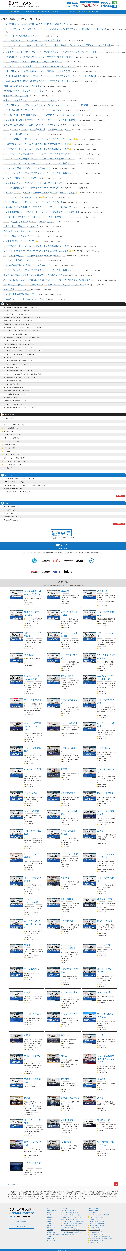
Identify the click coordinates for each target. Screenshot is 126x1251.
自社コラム (50, 1225)
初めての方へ (16, 11)
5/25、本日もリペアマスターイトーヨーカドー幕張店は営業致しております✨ (40, 192)
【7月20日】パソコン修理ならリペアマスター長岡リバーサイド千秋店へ (37, 71)
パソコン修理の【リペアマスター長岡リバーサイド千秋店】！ (32, 61)
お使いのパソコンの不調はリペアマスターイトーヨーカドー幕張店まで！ (38, 207)
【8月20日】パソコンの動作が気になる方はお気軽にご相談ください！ (36, 24)
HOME (48, 1208)
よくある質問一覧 (119, 523)
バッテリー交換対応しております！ (20, 134)
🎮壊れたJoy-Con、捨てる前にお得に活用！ (24, 90)
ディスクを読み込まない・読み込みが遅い (72, 1221)
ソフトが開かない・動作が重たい (70, 1225)
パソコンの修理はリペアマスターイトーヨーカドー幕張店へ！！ (34, 187)
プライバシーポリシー (20, 1184)
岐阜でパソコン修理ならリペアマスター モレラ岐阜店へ (30, 100)
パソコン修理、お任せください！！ (20, 236)
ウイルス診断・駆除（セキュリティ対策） (101, 1238)
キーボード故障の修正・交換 (97, 1221)
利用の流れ (72, 11)
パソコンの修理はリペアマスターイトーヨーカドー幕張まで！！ (34, 255)
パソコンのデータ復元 (96, 1227)
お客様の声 (50, 1217)
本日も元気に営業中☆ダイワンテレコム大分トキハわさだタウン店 (35, 275)
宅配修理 (49, 1219)
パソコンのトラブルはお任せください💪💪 (24, 197)
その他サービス (94, 1243)
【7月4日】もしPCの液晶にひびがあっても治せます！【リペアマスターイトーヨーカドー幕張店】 (50, 76)
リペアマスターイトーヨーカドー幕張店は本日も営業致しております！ (37, 129)
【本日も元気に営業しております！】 (21, 226)
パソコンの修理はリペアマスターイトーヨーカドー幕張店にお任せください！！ (41, 212)
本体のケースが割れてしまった (69, 1210)
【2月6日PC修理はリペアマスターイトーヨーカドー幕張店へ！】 (34, 110)
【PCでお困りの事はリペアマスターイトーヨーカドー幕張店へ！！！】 (37, 217)
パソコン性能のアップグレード (98, 1240)
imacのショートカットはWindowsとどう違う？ (25, 299)
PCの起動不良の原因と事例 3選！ (19, 294)
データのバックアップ (96, 1232)
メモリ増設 (92, 1212)
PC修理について (29, 11)
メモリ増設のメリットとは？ (17, 289)
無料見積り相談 (51, 1232)
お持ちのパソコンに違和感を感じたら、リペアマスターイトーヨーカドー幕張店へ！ (43, 115)
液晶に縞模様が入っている (68, 1234)
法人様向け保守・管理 (53, 1234)
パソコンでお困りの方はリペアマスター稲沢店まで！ (28, 221)
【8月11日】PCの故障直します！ (18, 35)
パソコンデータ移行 (95, 1230)
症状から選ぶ (64, 1208)
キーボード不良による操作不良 (69, 1212)
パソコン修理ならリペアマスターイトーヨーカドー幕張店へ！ (33, 202)
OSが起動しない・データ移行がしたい (71, 1217)
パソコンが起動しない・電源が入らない (72, 1232)
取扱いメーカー (59, 11)
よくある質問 (94, 11)
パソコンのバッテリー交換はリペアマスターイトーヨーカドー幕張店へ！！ (39, 153)
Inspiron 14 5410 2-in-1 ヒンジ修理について (23, 86)
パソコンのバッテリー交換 (97, 1225)
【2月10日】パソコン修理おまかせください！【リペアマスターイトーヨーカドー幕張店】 (46, 105)
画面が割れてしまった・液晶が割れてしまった (73, 1230)
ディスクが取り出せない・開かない (70, 1215)
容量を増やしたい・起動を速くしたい (71, 1223)
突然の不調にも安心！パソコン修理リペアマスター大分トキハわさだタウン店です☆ (43, 284)
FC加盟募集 (50, 1230)
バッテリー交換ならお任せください (20, 178)
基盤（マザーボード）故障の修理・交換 (100, 1236)
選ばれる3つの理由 (52, 1210)
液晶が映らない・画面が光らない (70, 1227)
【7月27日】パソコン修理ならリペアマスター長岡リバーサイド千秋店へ (37, 57)
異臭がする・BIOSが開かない (69, 1219)
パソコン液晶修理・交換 (96, 1217)
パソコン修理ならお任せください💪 (20, 241)
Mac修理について (44, 11)
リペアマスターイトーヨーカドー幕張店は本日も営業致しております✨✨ (38, 144)
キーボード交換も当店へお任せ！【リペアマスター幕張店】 (31, 124)
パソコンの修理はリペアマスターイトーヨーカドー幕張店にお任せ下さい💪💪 (40, 139)
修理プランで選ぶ (93, 1208)
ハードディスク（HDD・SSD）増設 (99, 1215)
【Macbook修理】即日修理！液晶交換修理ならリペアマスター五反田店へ (37, 81)
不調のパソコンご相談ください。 (19, 231)
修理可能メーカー (51, 1227)
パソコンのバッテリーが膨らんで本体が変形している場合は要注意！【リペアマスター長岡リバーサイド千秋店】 (57, 45)
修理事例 (49, 1212)
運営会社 (10, 1184)
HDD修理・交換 (94, 1219)
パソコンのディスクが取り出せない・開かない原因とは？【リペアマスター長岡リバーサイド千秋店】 (52, 52)
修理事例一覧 (120, 495)
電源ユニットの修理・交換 (97, 1223)
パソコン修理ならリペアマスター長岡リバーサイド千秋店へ (32, 40)
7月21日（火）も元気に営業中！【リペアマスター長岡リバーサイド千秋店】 (39, 66)
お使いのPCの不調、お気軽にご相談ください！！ (26, 168)
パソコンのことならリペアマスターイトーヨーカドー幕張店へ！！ (35, 183)
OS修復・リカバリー (95, 1210)
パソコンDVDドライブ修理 (97, 1234)
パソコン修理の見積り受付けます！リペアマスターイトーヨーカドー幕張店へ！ (41, 120)
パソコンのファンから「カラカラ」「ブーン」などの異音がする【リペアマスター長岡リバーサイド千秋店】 (55, 29)
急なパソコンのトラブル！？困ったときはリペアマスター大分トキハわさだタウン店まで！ (47, 280)
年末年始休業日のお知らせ (15, 95)
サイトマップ (50, 1238)
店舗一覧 (82, 11)
